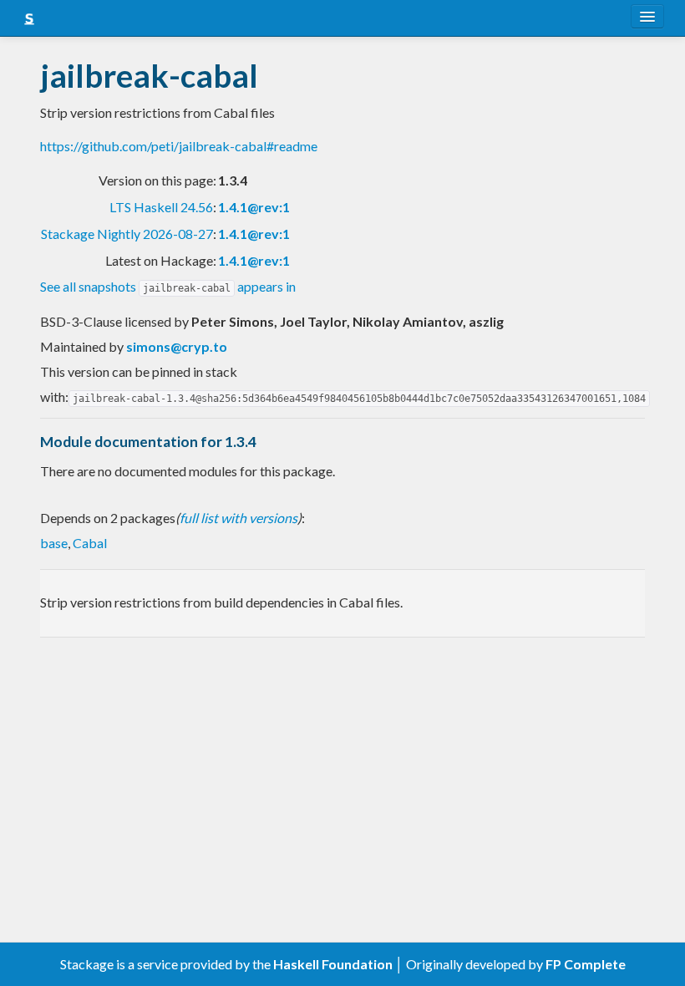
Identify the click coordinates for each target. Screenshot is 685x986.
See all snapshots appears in (168, 286)
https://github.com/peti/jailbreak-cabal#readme (178, 146)
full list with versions (238, 518)
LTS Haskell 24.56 (161, 207)
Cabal (90, 543)
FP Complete (585, 964)
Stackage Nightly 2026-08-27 (127, 233)
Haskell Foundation (333, 964)
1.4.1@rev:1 (254, 207)
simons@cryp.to (176, 346)
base (54, 543)
